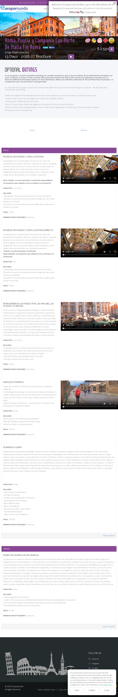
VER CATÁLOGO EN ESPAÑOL (27, 3)
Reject (77, 690)
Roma (32, 130)
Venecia (83, 130)
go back (46, 47)
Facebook (95, 659)
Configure (91, 690)
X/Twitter (95, 668)
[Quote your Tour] (111, 49)
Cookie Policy (107, 685)
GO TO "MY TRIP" (44, 3)
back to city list (109, 535)
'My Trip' (96, 87)
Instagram (95, 663)
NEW (45, 9)
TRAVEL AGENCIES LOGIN (46, 690)
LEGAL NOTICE (64, 690)
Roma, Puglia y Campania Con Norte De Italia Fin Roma (40, 43)
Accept (106, 690)
